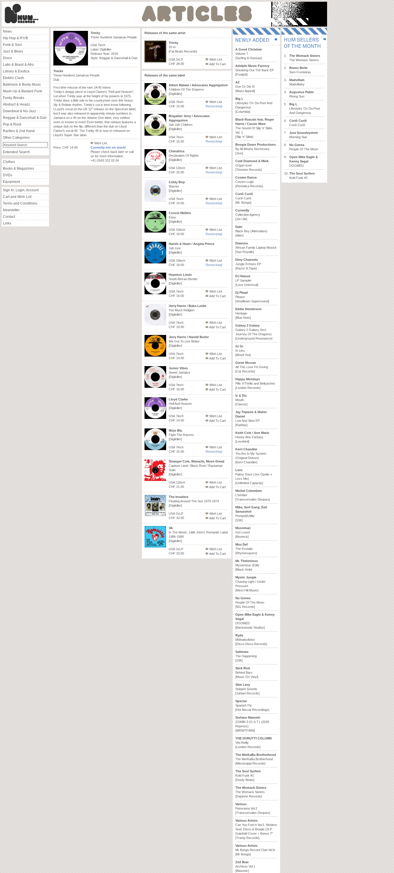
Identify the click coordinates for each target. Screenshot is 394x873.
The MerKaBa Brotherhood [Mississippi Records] (255, 759)
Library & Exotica (16, 71)
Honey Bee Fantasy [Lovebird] (252, 437)
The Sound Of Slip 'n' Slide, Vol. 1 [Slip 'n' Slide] (254, 128)
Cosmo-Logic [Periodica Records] (249, 182)
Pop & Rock (12, 124)
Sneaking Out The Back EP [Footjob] (254, 70)
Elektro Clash (13, 78)
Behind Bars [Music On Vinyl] (246, 672)
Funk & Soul (12, 45)
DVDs (7, 175)
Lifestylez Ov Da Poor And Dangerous (304, 108)
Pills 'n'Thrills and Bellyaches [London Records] (255, 383)
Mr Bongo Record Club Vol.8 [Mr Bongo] (255, 850)
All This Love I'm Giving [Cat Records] (251, 367)
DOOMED (303, 161)
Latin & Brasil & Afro (18, 65)
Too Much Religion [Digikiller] (187, 310)
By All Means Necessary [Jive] (255, 149)
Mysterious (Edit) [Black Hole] (247, 565)
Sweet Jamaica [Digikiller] (179, 372)
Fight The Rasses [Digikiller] (181, 435)
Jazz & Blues (13, 51)
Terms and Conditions (20, 203)
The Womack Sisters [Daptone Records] (250, 792)
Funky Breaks (13, 98)
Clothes (9, 162)
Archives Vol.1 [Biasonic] (245, 866)
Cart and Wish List (17, 197)
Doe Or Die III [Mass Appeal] (245, 86)
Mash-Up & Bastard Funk (22, 91)
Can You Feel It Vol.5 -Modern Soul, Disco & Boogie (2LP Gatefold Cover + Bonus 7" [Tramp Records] (256, 829)
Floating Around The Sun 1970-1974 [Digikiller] (194, 501)
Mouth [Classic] (241, 400)
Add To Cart (217, 64)
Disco (7, 58)
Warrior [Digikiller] (177, 186)
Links (7, 223)
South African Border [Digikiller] (183, 279)
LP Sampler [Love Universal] (246, 280)
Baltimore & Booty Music (22, 85)
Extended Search (16, 152)
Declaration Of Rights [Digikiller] (184, 155)
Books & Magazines (18, 168)
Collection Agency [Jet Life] (247, 215)
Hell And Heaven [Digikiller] (180, 404)
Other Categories (16, 138)
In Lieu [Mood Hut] (243, 350)
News (7, 31)
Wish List (100, 143)
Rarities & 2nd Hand (19, 131)
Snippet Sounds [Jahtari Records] (247, 689)
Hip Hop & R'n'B (15, 38)
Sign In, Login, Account (21, 190)
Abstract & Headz (16, 104)
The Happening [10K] (246, 656)
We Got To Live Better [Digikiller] (189, 341)
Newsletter (11, 210)
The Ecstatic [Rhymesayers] (246, 549)
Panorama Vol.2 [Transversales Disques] (252, 808)
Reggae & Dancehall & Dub (24, 118)
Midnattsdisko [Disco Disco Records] (251, 640)
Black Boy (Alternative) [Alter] (251, 231)
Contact (9, 217)
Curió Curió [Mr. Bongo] (244, 198)
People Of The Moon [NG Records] (249, 602)
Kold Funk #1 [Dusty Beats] (248, 775)
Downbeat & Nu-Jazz (19, 111)
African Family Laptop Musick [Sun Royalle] (256, 247)
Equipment (11, 182)
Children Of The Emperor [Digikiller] (198, 89)
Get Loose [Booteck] (243, 532)
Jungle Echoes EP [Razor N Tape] (248, 264)
